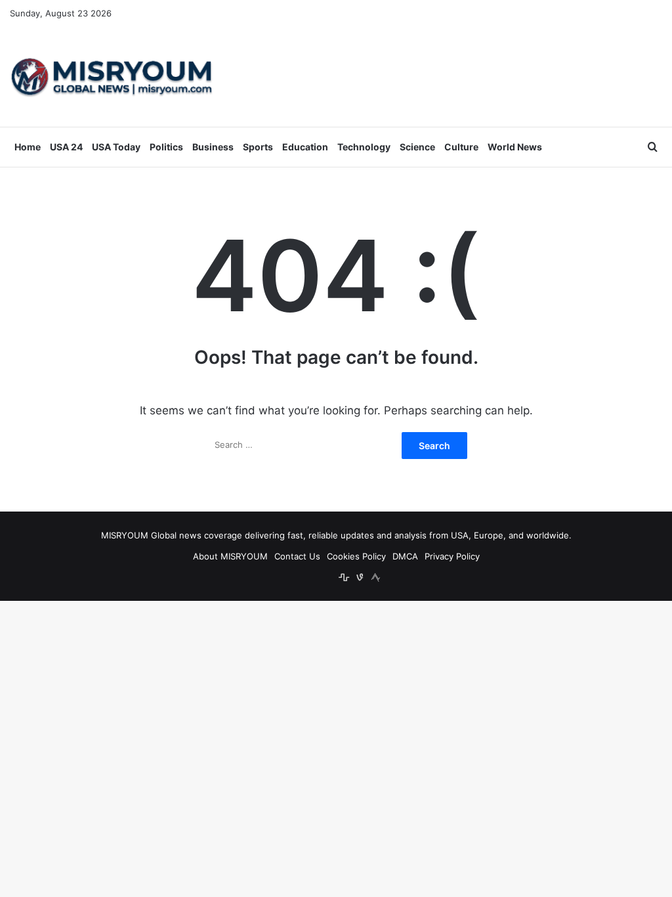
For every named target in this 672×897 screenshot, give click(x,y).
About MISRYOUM (230, 556)
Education (305, 146)
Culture (461, 146)
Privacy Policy (452, 556)
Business (213, 146)
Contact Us (297, 556)
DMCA (405, 556)
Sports (258, 146)
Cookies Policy (356, 556)
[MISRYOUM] (112, 76)
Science (417, 146)
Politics (166, 146)
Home (27, 146)
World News (515, 146)
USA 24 (66, 146)
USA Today (116, 146)
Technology (363, 146)
